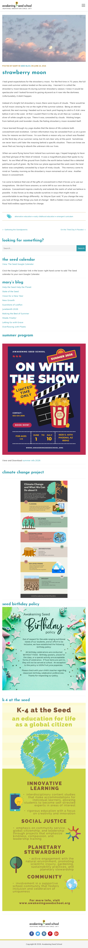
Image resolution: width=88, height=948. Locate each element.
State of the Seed (10, 291)
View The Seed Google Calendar (18, 264)
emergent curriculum (65, 216)
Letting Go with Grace (12, 322)
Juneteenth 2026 (10, 309)
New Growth (8, 300)
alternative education (23, 216)
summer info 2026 (31, 460)
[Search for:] (44, 248)
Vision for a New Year (12, 296)
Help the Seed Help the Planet (16, 287)
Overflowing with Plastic (14, 326)
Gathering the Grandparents (16, 229)
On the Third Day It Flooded (72, 229)
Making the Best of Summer (15, 313)
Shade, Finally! (9, 318)
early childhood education (44, 216)
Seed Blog (26, 66)
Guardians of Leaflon (12, 304)
